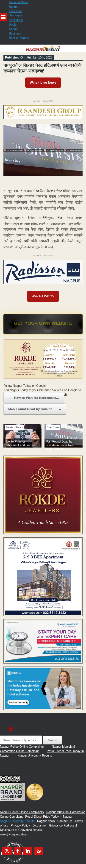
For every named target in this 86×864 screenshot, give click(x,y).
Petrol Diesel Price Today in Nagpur (48, 816)
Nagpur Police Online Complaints (22, 746)
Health (13, 24)
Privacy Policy (20, 825)
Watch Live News (43, 82)
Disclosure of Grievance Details (21, 830)
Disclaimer (40, 825)
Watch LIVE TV (43, 296)
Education (15, 11)
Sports (13, 6)
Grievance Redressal (63, 825)
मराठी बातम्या (16, 20)
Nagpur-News (46, 821)
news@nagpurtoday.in (14, 834)
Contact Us (64, 821)
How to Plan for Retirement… (33, 398)
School (13, 29)
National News (18, 2)
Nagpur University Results (34, 755)
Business (15, 33)
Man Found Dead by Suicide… (34, 409)
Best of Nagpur (19, 38)
